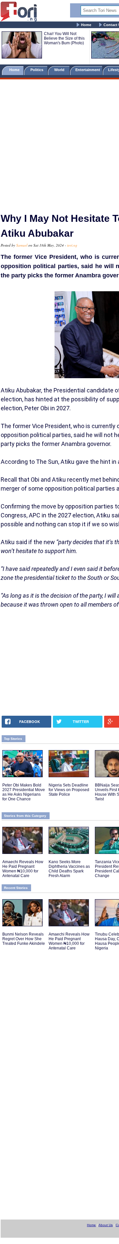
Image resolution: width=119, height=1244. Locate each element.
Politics (37, 70)
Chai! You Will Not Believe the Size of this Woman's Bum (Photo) (64, 38)
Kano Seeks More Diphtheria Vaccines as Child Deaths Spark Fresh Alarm (69, 869)
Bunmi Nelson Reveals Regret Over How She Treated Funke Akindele (23, 939)
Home (86, 25)
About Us (106, 1225)
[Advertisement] (59, 143)
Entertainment (87, 70)
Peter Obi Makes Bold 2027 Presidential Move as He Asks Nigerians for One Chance (23, 792)
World (60, 70)
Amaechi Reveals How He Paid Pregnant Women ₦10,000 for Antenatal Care (22, 869)
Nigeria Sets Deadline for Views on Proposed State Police (69, 790)
